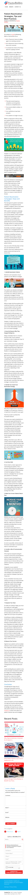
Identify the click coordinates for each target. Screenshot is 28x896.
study (13, 34)
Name (7, 807)
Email (7, 812)
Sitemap (6, 887)
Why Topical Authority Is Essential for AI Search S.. (13, 739)
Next (19, 831)
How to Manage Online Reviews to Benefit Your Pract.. (13, 780)
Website (11, 7)
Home (6, 7)
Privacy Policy (13, 887)
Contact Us (18, 7)
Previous (10, 831)
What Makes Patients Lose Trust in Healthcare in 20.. (13, 759)
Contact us (7, 710)
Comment (7, 795)
